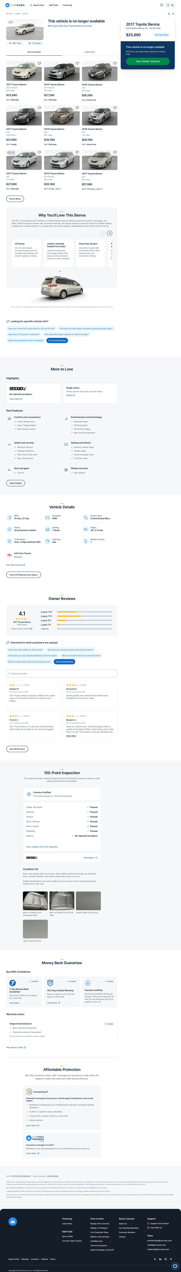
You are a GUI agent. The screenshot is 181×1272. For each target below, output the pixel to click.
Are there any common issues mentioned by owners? (70, 650)
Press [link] (52, 1259)
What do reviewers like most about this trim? (81, 655)
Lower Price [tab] (90, 52)
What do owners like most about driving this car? (29, 662)
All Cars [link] (9, 14)
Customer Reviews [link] (127, 1232)
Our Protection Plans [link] (99, 1232)
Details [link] (69, 395)
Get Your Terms (161, 35)
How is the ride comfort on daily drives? (25, 650)
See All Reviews (17, 749)
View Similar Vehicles (148, 61)
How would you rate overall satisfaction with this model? (32, 655)
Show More (15, 198)
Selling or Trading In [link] (99, 1228)
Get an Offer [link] (67, 1236)
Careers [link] (122, 1237)
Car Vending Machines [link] (129, 1228)
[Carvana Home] (12, 1221)
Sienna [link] (25, 14)
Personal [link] (19, 565)
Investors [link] (35, 1259)
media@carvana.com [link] (156, 1245)
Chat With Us (156, 1228)
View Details (15, 483)
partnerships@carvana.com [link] (159, 1240)
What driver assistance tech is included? (25, 340)
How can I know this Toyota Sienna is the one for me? (31, 328)
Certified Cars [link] (96, 1241)
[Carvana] (15, 5)
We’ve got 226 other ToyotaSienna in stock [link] (70, 26)
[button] (162, 5)
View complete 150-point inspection (42, 847)
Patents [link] (44, 1259)
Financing (67, 5)
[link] (53, 1003)
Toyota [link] (17, 14)
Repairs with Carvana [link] (99, 1237)
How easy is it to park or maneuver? (23, 334)
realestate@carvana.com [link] (158, 1249)
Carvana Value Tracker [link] (72, 1241)
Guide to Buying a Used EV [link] (102, 1250)
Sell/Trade (53, 5)
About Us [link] (123, 1223)
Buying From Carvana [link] (99, 1223)
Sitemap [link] (25, 1259)
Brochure (18, 557)
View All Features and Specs (23, 574)
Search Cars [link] (13, 1259)
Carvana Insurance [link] (98, 1245)
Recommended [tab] (34, 52)
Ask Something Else (57, 340)
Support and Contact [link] (160, 1223)
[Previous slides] (102, 233)
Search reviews (19, 673)
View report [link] (15, 399)
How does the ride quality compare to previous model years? (86, 328)
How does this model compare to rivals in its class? (67, 334)
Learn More (14, 1003)
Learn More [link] (67, 1223)
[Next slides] (109, 233)
